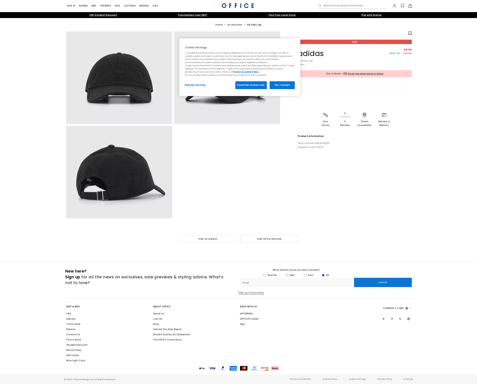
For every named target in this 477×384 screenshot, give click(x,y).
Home (218, 25)
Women (83, 5)
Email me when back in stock (365, 73)
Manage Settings (195, 84)
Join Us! (158, 318)
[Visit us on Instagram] (401, 318)
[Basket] (408, 5)
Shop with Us (248, 306)
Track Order (73, 324)
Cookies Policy (329, 379)
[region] (239, 67)
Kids (117, 5)
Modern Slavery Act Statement (171, 334)
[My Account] (392, 5)
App (242, 324)
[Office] (238, 5)
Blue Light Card (75, 360)
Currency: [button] (393, 308)
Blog (156, 324)
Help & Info (73, 306)
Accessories (235, 25)
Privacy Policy (384, 379)
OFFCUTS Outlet (249, 318)
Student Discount (76, 344)
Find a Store (73, 339)
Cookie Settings (357, 379)
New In (71, 5)
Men (93, 5)
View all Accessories (269, 238)
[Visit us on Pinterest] (392, 318)
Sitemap (408, 379)
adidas (311, 53)
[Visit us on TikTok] (409, 318)
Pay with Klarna (371, 15)
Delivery (71, 318)
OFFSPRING (246, 313)
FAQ (68, 313)
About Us (158, 313)
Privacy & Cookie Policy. (246, 71)
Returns (71, 329)
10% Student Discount (103, 15)
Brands (144, 5)
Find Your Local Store (282, 15)
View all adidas (207, 238)
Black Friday (73, 350)
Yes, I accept (282, 85)
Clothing (130, 5)
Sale (155, 5)
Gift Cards (72, 355)
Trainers (105, 5)
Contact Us (73, 334)
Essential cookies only (251, 85)
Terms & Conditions (300, 379)
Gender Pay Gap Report (167, 329)
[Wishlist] (400, 5)
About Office (161, 306)
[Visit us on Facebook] (384, 318)
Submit (382, 282)
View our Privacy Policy (251, 292)
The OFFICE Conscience (167, 339)
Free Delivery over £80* (192, 15)
